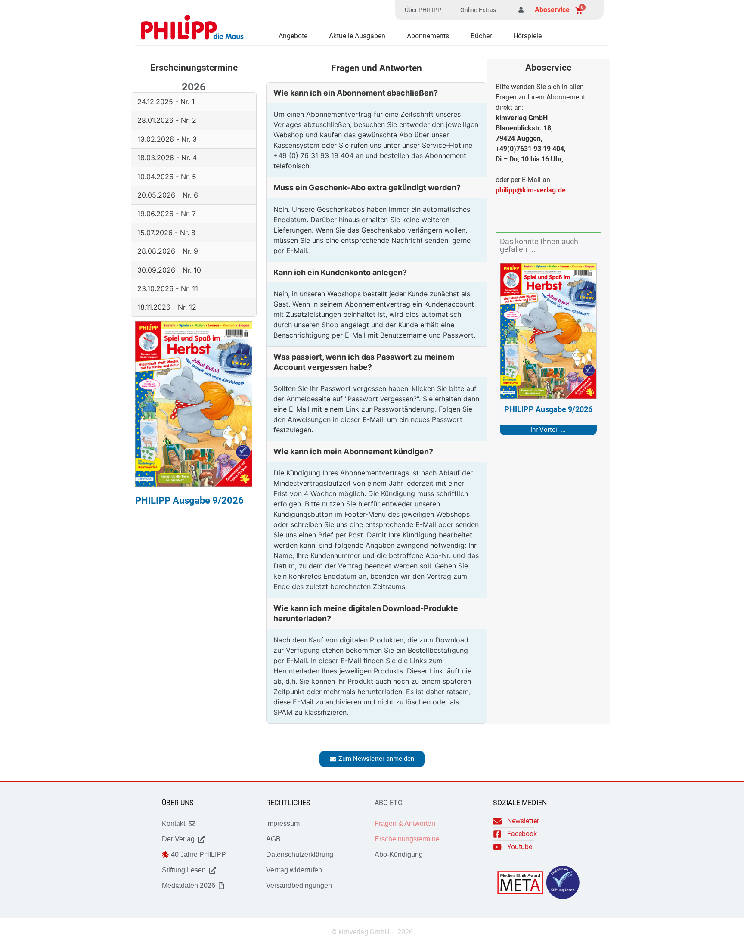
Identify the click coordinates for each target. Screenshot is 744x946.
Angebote (293, 36)
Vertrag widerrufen (294, 870)
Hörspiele (527, 36)
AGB (273, 839)
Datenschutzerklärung (299, 854)
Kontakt (173, 823)
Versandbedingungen (299, 885)
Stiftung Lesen (184, 870)
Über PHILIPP (423, 9)
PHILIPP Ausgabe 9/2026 (548, 409)
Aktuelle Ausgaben (357, 36)
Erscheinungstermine (407, 839)
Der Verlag (178, 839)
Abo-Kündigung (399, 854)
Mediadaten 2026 (188, 885)
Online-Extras (478, 9)
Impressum (283, 823)
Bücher (481, 36)
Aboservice (552, 10)
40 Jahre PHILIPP (198, 854)
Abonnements (428, 36)
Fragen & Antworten (405, 823)
